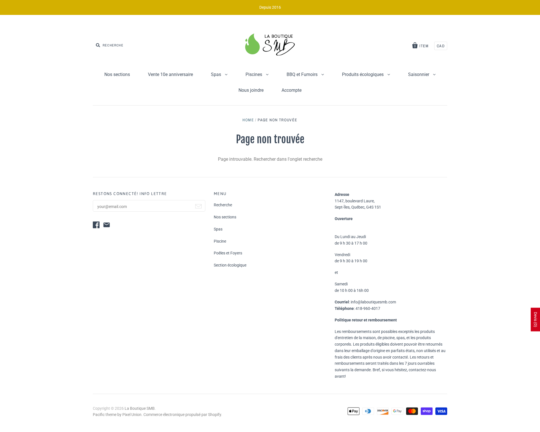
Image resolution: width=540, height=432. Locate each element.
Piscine (220, 241)
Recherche (223, 205)
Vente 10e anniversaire (170, 74)
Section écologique (230, 265)
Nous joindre (251, 90)
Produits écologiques (363, 74)
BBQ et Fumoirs (303, 74)
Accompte (292, 90)
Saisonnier (419, 74)
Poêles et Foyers (228, 253)
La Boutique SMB (140, 408)
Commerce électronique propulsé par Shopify (182, 414)
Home (248, 119)
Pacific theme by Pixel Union (117, 414)
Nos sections (117, 74)
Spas (216, 74)
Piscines (254, 74)
